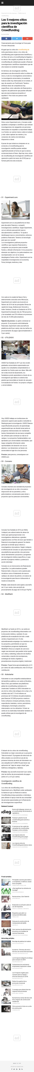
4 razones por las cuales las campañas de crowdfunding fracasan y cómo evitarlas (20, 828)
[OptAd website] (26, 119)
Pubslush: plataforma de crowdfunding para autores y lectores (20, 819)
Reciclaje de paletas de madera (21, 941)
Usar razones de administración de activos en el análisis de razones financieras (21, 931)
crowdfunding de (23, 50)
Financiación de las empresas (9, 13)
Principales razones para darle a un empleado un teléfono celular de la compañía (22, 881)
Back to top (17, 1063)
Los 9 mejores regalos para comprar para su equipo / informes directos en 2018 (20, 974)
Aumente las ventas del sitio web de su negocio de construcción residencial (22, 999)
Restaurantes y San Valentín (20, 896)
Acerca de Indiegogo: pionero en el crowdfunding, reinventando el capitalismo (22, 811)
